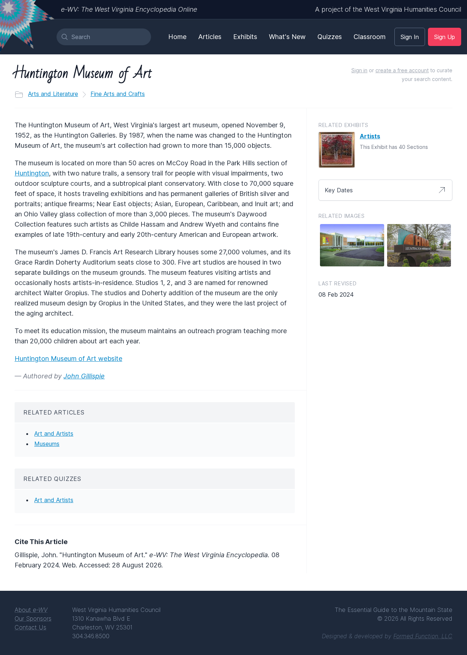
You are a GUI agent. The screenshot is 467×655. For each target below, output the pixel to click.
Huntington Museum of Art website (68, 358)
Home (177, 37)
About (31, 609)
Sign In (410, 37)
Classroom (370, 37)
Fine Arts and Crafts (117, 93)
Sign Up (444, 37)
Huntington (32, 173)
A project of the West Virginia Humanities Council (388, 9)
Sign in (359, 70)
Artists (370, 136)
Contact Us (30, 627)
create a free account (402, 70)
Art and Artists (53, 433)
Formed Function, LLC (422, 636)
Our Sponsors (33, 618)
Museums (46, 443)
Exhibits (245, 37)
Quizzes (329, 37)
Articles (209, 37)
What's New (287, 37)
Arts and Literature (53, 93)
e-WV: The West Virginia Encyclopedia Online (129, 9)
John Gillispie (84, 376)
